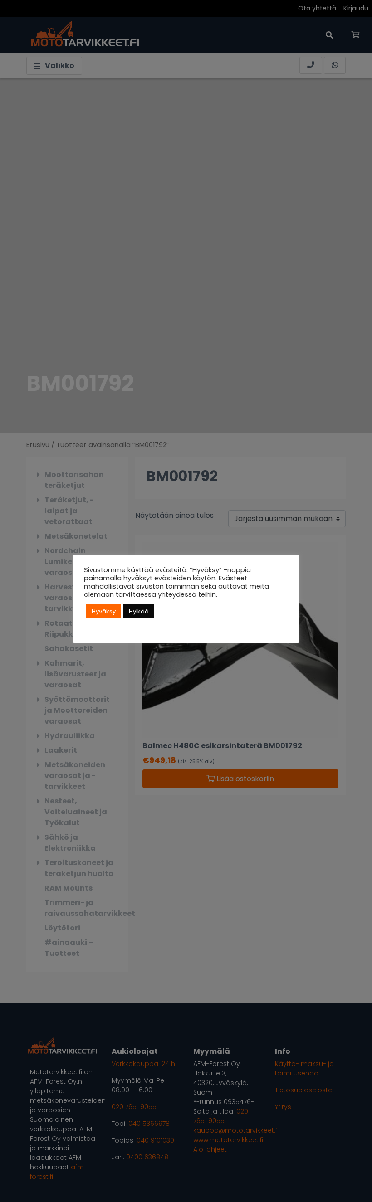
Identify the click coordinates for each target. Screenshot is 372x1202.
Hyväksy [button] (104, 611)
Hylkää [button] (139, 611)
